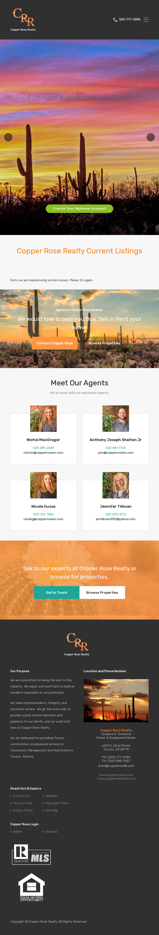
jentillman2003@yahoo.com (115, 519)
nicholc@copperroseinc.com (43, 453)
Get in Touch (56, 592)
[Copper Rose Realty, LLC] (24, 32)
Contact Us (21, 796)
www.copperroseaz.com (116, 775)
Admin (17, 831)
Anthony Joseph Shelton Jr (116, 439)
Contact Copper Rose (54, 343)
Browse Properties (104, 343)
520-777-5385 (129, 19)
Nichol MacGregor (43, 439)
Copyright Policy (57, 803)
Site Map (52, 810)
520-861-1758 (116, 448)
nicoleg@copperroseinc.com (43, 519)
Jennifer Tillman (115, 506)
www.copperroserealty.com (116, 778)
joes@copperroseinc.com (116, 453)
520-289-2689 (43, 448)
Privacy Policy (23, 810)
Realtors (52, 796)
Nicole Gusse (43, 506)
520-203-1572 (115, 514)
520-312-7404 (43, 514)
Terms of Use (23, 803)
